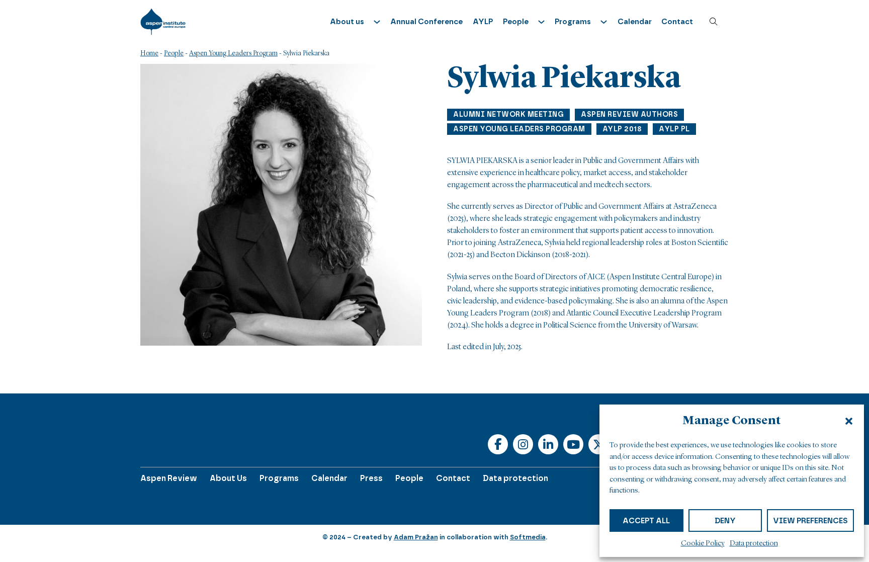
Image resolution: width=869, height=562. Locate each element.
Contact (677, 21)
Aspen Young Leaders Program (233, 53)
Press (371, 478)
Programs (279, 478)
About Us (228, 478)
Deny (725, 520)
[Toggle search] (714, 22)
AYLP (483, 21)
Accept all (646, 520)
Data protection (754, 543)
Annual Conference (426, 21)
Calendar (635, 21)
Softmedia (528, 537)
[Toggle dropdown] (377, 22)
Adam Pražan (416, 537)
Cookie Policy (703, 543)
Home (149, 53)
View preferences (810, 520)
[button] (849, 421)
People (174, 53)
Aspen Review (168, 478)
